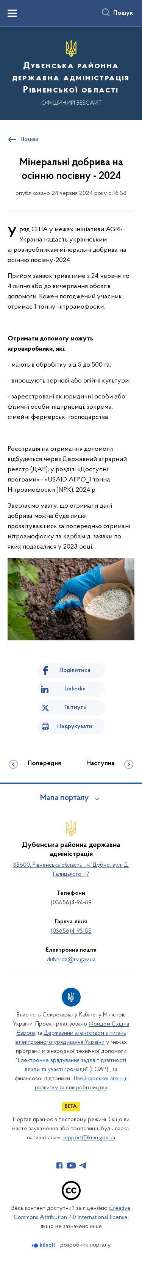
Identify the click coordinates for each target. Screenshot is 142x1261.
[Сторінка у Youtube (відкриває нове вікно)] (71, 1165)
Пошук (123, 13)
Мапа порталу (64, 798)
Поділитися (75, 670)
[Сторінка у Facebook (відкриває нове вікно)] (59, 1165)
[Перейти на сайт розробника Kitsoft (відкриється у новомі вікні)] (44, 1245)
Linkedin (75, 689)
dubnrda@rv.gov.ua (71, 960)
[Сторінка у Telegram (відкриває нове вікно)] (82, 1165)
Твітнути (75, 707)
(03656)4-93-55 (71, 931)
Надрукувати (74, 726)
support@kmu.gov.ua (88, 1138)
